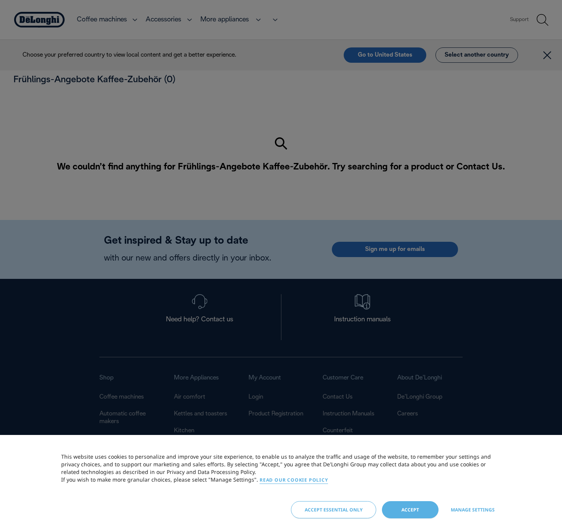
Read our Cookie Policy (294, 480)
